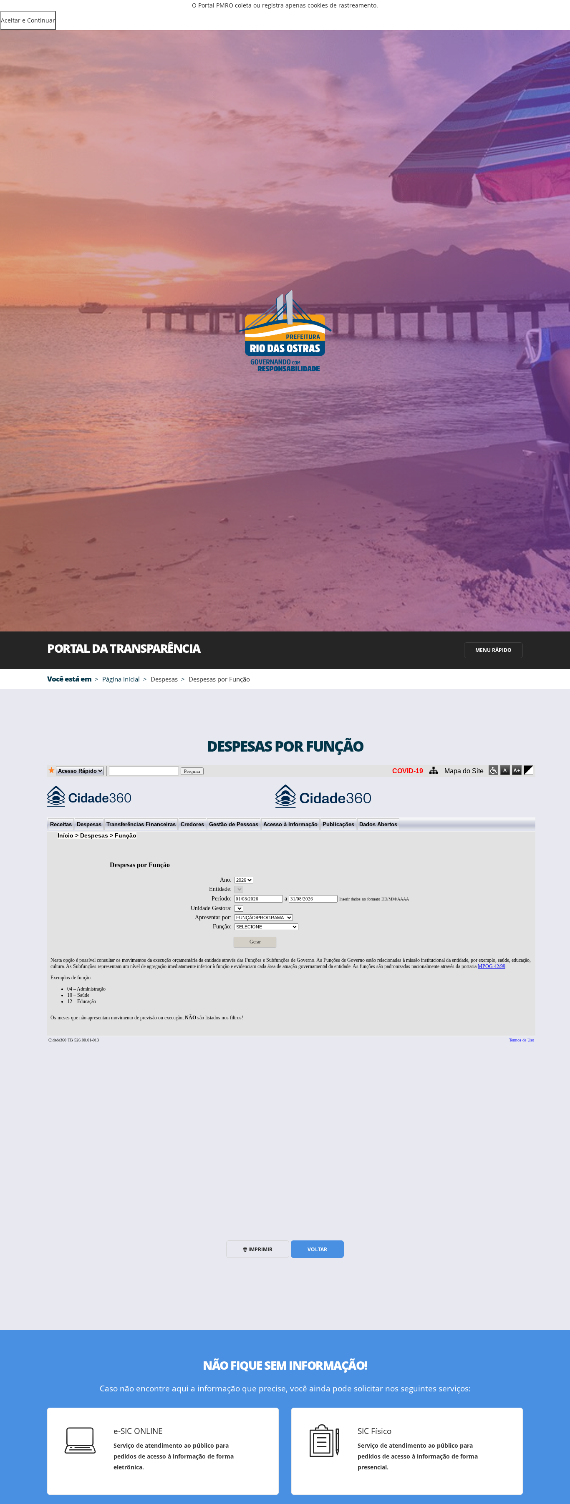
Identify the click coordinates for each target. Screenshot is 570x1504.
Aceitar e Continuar (28, 20)
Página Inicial (121, 679)
